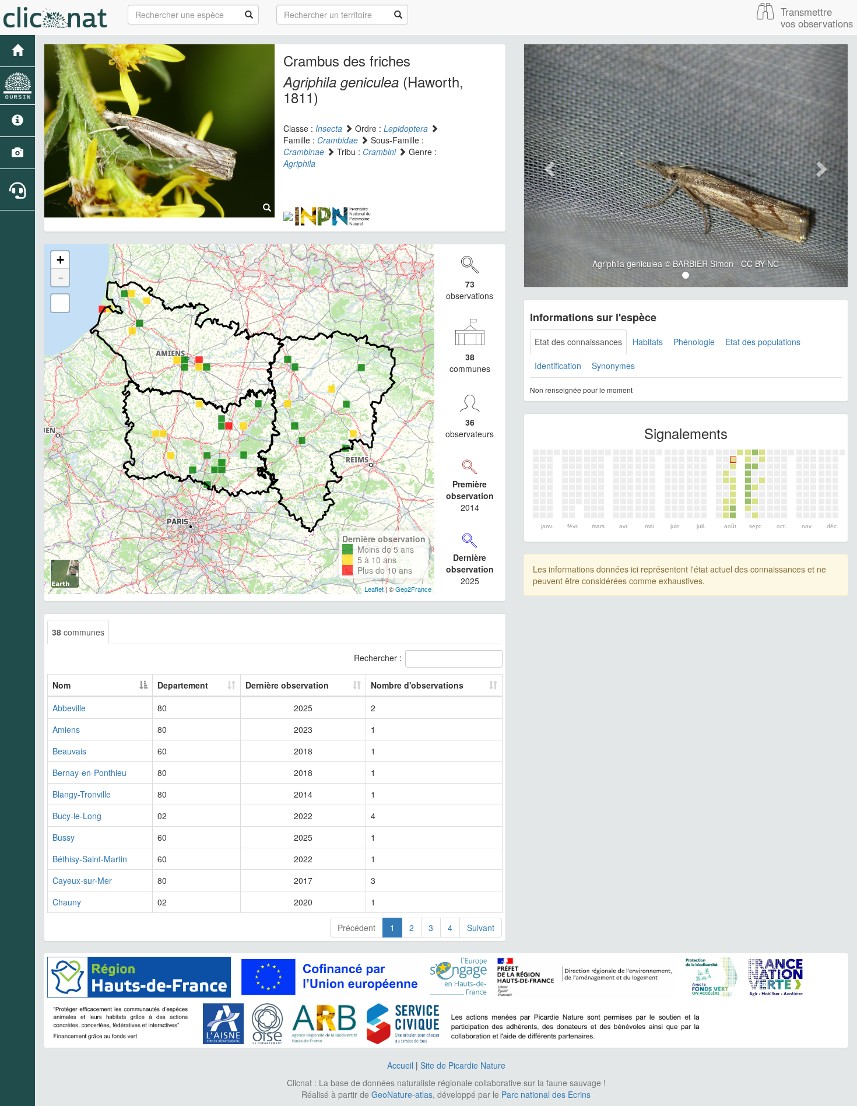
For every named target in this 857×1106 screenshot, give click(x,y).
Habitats (648, 341)
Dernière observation (287, 685)
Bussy (63, 837)
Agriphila (299, 163)
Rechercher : (378, 657)
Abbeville (69, 708)
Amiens (66, 729)
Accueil (400, 1065)
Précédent (356, 927)
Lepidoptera (406, 128)
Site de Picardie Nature (462, 1065)
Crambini (379, 151)
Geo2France (413, 589)
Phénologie (694, 341)
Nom (61, 685)
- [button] (61, 277)
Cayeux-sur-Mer (82, 880)
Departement (182, 685)
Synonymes (613, 365)
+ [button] (60, 259)
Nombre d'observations (417, 685)
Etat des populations (762, 341)
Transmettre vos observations (817, 17)
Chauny (66, 902)
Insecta (328, 128)
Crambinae (303, 151)
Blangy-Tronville (81, 794)
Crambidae (337, 140)
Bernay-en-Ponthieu (89, 772)
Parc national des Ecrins (546, 1094)
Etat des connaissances (578, 341)
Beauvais (69, 751)
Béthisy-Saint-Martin (89, 859)
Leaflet (374, 589)
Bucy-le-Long (76, 815)
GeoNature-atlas (402, 1094)
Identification (558, 365)
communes (78, 632)
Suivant (480, 927)
